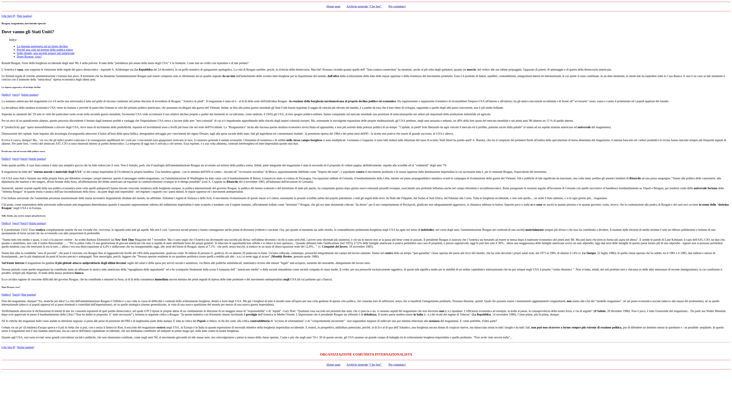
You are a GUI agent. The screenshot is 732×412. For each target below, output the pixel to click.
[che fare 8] (8, 16)
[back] (24, 158)
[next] (15, 94)
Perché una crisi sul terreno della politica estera (45, 49)
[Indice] (6, 94)
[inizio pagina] (29, 94)
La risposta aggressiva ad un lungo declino (42, 46)
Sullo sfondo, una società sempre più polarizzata (46, 53)
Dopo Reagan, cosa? (29, 56)
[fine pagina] (24, 16)
